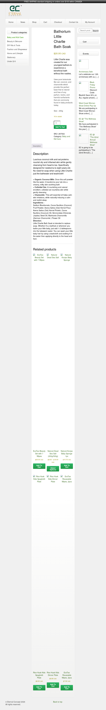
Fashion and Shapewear (17, 49)
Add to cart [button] (39, 466)
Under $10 (11, 61)
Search (96, 30)
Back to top (57, 701)
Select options (53, 469)
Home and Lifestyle (15, 53)
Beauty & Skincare (14, 41)
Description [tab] (37, 146)
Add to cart (60, 127)
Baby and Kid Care (15, 37)
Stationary (11, 57)
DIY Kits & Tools (13, 45)
